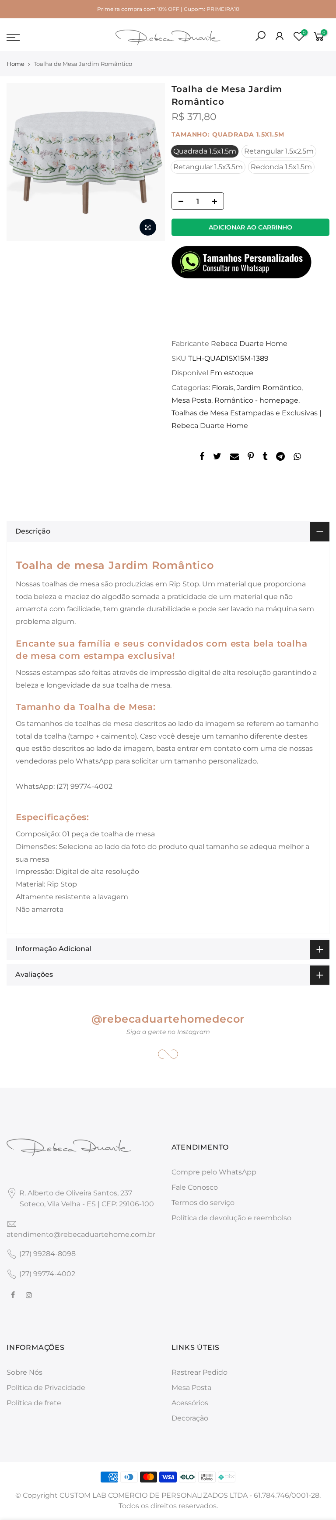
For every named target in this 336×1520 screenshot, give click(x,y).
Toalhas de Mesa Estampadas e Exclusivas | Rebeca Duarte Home (247, 419)
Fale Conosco (195, 1187)
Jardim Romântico (269, 387)
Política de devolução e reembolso (231, 1218)
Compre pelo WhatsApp (214, 1172)
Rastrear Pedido (200, 1372)
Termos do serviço (203, 1202)
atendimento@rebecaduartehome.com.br (81, 1234)
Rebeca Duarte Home (249, 343)
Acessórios (190, 1403)
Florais (223, 387)
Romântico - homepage (256, 400)
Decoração (190, 1418)
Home (15, 63)
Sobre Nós (24, 1372)
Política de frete (34, 1403)
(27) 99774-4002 (47, 1274)
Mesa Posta (191, 400)
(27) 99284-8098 (47, 1254)
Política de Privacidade (46, 1387)
